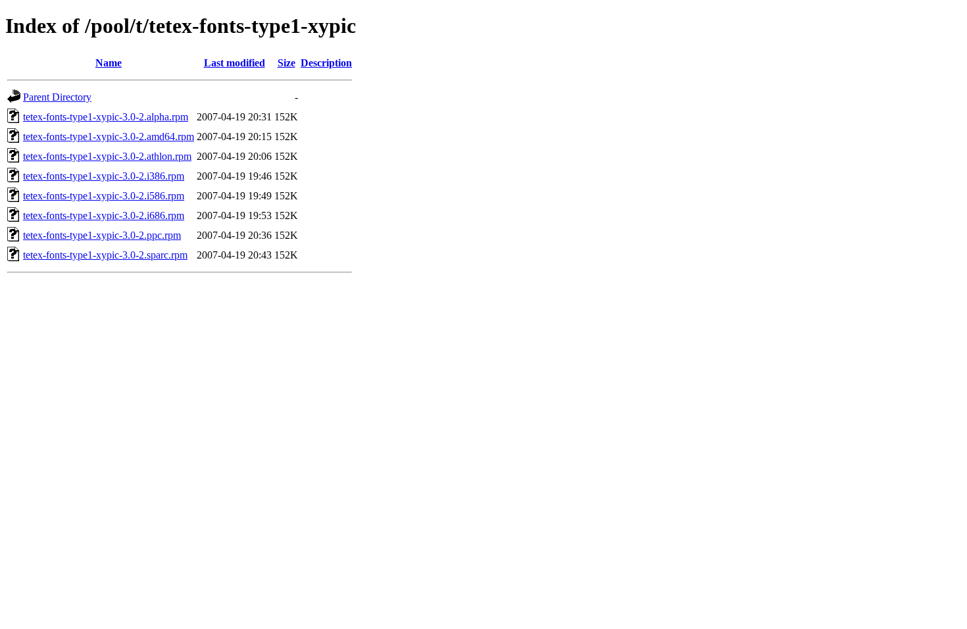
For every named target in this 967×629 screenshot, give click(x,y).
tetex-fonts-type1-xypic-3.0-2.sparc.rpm (105, 255)
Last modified (234, 62)
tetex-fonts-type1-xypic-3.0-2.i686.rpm (103, 215)
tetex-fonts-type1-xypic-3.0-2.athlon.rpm (107, 156)
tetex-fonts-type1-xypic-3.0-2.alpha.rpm (105, 116)
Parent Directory (57, 97)
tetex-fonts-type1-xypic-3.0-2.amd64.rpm (108, 136)
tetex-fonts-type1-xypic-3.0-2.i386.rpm (103, 176)
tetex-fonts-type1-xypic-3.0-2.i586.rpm (103, 195)
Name (108, 62)
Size (286, 62)
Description (326, 62)
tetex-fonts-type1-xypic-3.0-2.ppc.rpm (102, 235)
